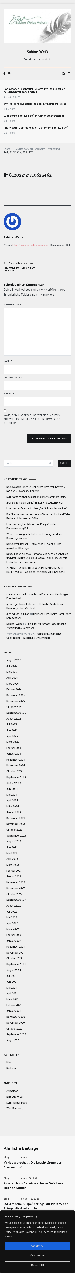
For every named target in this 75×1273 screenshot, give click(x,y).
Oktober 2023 (14, 829)
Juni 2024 (12, 788)
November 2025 (15, 701)
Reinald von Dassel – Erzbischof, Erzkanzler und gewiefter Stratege (33, 546)
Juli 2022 (11, 911)
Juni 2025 (12, 730)
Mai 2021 (11, 987)
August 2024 (13, 783)
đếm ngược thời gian (17, 614)
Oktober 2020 (14, 1028)
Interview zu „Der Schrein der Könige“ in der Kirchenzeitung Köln (31, 526)
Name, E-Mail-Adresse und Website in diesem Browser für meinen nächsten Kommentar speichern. (32, 419)
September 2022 (16, 899)
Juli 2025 (11, 724)
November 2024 (15, 765)
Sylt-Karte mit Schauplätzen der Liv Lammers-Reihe (35, 103)
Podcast (11, 1068)
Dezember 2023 (15, 818)
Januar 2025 (13, 753)
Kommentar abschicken (49, 438)
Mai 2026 (11, 672)
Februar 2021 (14, 1005)
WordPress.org (14, 1108)
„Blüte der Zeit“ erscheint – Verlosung (19, 267)
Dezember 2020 (15, 1016)
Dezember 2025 (15, 695)
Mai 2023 (11, 853)
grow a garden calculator (20, 604)
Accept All (37, 1245)
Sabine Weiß (37, 52)
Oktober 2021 (14, 958)
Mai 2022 (11, 917)
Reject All (37, 1265)
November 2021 (15, 952)
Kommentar (12, 304)
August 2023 (13, 841)
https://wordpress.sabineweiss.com (30, 245)
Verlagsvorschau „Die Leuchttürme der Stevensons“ (33, 1165)
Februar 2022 (14, 934)
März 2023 (12, 864)
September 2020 (16, 1034)
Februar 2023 (14, 870)
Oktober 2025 (14, 707)
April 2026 (12, 677)
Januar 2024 (13, 812)
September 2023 (16, 835)
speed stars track (16, 594)
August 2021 (13, 970)
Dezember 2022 (15, 882)
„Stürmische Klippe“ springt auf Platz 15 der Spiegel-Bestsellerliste (36, 1206)
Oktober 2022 (14, 894)
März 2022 (12, 929)
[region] (37, 1241)
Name (8, 361)
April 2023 (12, 859)
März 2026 (12, 683)
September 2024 (16, 777)
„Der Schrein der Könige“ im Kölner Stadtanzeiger (34, 115)
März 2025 (12, 742)
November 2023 (15, 823)
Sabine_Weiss (13, 237)
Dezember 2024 (15, 759)
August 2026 (13, 660)
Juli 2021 (11, 975)
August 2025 (13, 718)
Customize (37, 1255)
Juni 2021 (12, 981)
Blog (8, 1062)
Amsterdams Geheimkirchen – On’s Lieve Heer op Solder (34, 1186)
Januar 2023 (13, 876)
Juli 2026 (11, 666)
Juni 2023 (12, 847)
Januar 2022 (13, 940)
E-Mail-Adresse (14, 377)
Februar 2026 (14, 689)
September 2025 (16, 712)
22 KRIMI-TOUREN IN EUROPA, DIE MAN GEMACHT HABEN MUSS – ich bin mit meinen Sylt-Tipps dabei (35, 569)
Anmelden (12, 1090)
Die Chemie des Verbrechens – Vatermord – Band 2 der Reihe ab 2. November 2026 (38, 516)
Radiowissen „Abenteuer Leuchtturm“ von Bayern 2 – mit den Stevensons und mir (35, 90)
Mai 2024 (11, 794)
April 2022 (12, 923)
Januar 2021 (13, 1010)
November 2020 (15, 1022)
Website (9, 393)
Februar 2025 (14, 748)
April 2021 (12, 993)
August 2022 (13, 905)
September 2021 (16, 964)
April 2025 (12, 736)
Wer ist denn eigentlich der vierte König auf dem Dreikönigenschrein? (34, 536)
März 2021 (12, 999)
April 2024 (12, 800)
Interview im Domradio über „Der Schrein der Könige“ (36, 127)
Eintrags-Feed (14, 1096)
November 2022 (15, 888)
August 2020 (13, 1040)
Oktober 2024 (14, 771)
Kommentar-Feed (16, 1102)
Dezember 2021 (15, 946)
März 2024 (12, 806)
